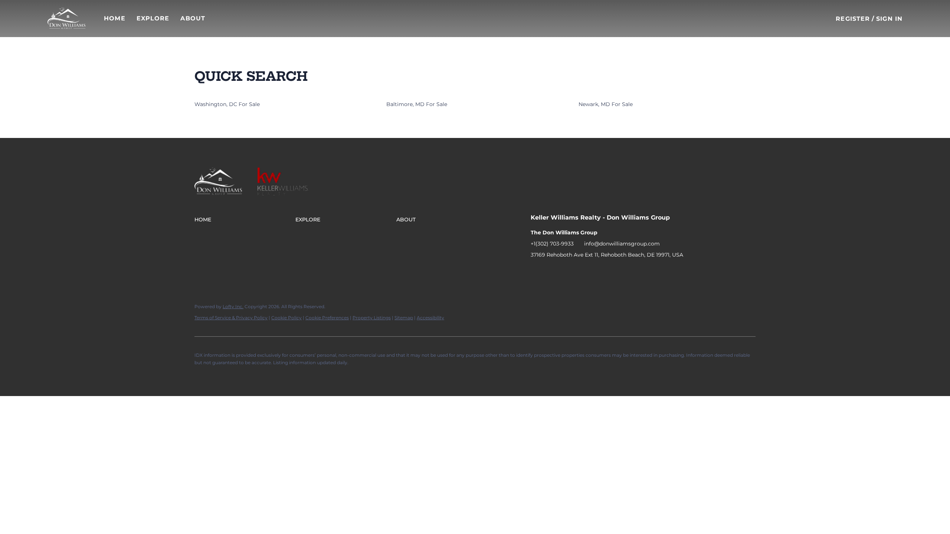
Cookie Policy (286, 317)
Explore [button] (153, 18)
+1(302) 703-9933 (552, 243)
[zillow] (565, 271)
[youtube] (580, 271)
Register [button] (853, 18)
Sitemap (403, 317)
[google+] (595, 271)
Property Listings (372, 317)
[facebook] (536, 271)
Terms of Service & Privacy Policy (231, 317)
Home (114, 18)
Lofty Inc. (233, 306)
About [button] (192, 18)
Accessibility (430, 317)
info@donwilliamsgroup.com (622, 243)
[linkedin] (551, 271)
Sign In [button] (889, 18)
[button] (66, 18)
